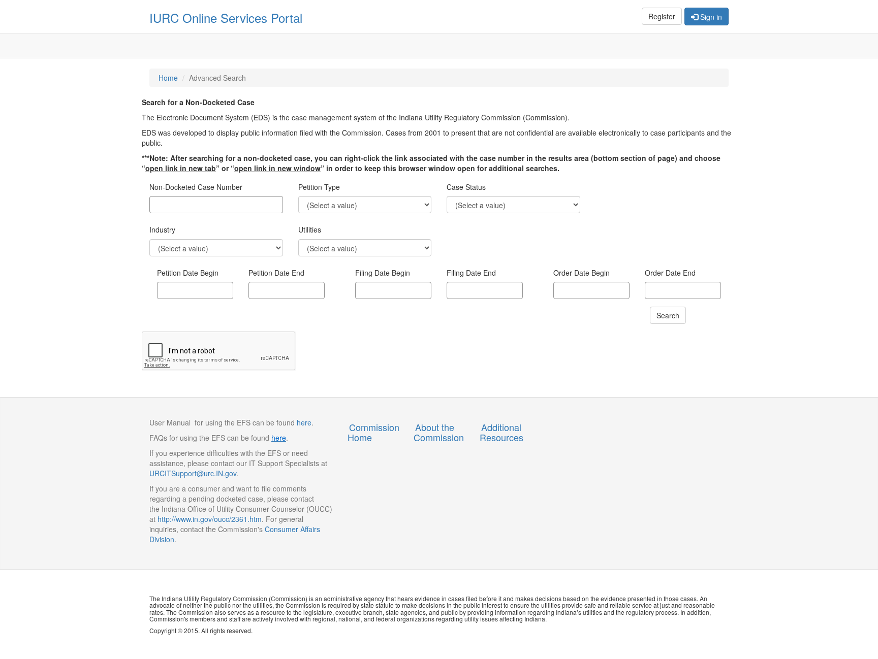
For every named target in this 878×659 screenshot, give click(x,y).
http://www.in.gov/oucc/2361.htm (210, 519)
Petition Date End (276, 273)
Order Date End (670, 273)
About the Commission (439, 432)
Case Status (466, 187)
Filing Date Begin (382, 273)
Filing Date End (471, 273)
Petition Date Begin (187, 273)
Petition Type (319, 187)
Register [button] (661, 16)
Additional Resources (501, 432)
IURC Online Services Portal (225, 17)
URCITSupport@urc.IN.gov (192, 473)
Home (168, 78)
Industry (162, 230)
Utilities (309, 230)
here (303, 422)
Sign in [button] (710, 17)
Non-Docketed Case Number (195, 187)
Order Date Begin (581, 273)
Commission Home (373, 432)
